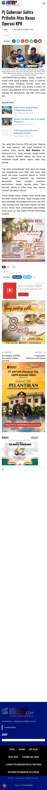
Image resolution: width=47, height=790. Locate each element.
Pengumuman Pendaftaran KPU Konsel (35, 356)
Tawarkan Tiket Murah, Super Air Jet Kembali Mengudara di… (29, 120)
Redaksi (22, 749)
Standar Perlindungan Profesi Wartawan (23, 764)
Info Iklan (33, 749)
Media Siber (13, 756)
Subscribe (23, 294)
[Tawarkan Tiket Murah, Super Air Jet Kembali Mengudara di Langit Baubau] (7, 122)
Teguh (13, 267)
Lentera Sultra (10, 727)
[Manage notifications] (4, 786)
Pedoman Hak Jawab (30, 756)
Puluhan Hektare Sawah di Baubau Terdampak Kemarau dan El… (26, 108)
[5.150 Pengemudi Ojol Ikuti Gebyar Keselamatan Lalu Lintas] (7, 133)
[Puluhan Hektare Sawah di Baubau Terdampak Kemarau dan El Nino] (7, 110)
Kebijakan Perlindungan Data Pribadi (23, 772)
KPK (8, 267)
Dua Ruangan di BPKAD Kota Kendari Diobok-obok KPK (11, 358)
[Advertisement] (23, 677)
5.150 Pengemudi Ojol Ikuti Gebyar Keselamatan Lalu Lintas (26, 131)
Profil (12, 749)
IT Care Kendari (27, 785)
